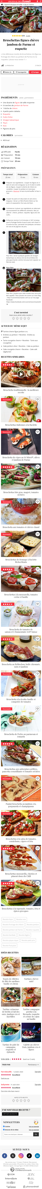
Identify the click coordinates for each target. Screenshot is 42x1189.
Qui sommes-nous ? (11, 1162)
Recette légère (24, 935)
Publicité (25, 1162)
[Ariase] (11, 1187)
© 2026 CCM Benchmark (31, 1166)
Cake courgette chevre (11, 349)
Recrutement (33, 1162)
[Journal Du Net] (31, 1174)
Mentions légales (9, 1166)
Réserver (16, 191)
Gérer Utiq (35, 1164)
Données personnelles (10, 1164)
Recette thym (8, 919)
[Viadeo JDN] (31, 1182)
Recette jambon (33, 924)
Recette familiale (9, 935)
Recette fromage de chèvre (13, 924)
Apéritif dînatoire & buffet (13, 4)
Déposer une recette (10, 1114)
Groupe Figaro (19, 1166)
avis (28, 36)
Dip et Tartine (29, 4)
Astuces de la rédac (11, 1130)
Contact (20, 1162)
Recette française (9, 945)
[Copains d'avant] (11, 1182)
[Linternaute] (11, 1179)
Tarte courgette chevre (12, 340)
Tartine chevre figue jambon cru (15, 331)
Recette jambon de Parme (13, 930)
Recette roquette (32, 930)
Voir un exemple (34, 1126)
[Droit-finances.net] (31, 1178)
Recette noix (21, 919)
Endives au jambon (10, 335)
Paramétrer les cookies (24, 1164)
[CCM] (11, 1174)
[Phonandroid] (31, 1186)
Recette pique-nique (10, 940)
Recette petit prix (28, 940)
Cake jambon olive (10, 346)
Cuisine (7, 1126)
